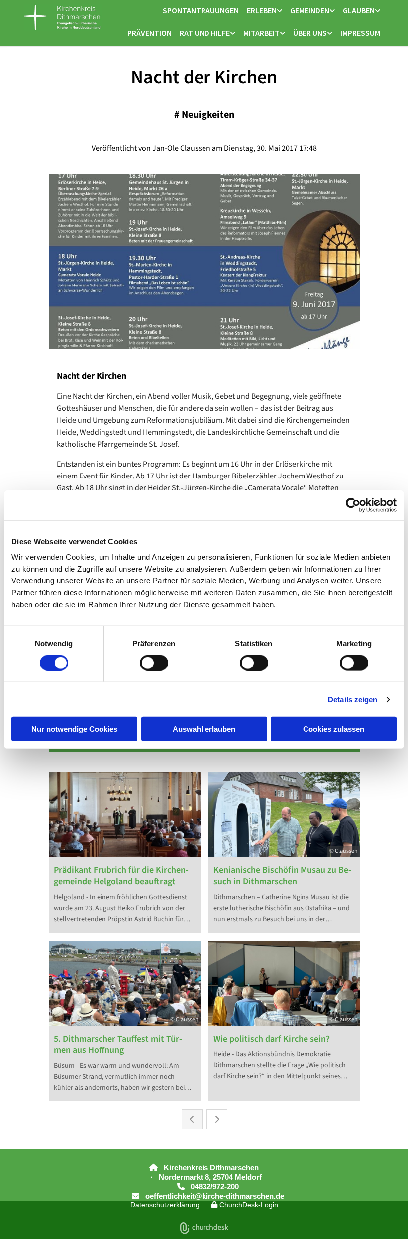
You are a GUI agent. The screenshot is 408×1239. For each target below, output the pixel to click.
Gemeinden (309, 10)
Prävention (149, 33)
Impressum (360, 33)
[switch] (154, 662)
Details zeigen (352, 699)
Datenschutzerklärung (165, 1205)
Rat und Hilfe (205, 33)
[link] (264, 11)
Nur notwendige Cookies (74, 729)
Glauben (359, 10)
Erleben (262, 10)
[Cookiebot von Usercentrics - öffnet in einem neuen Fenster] (353, 504)
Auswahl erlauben (204, 729)
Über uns (310, 33)
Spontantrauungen (201, 10)
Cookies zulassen (333, 729)
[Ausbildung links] (282, 33)
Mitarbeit (261, 33)
